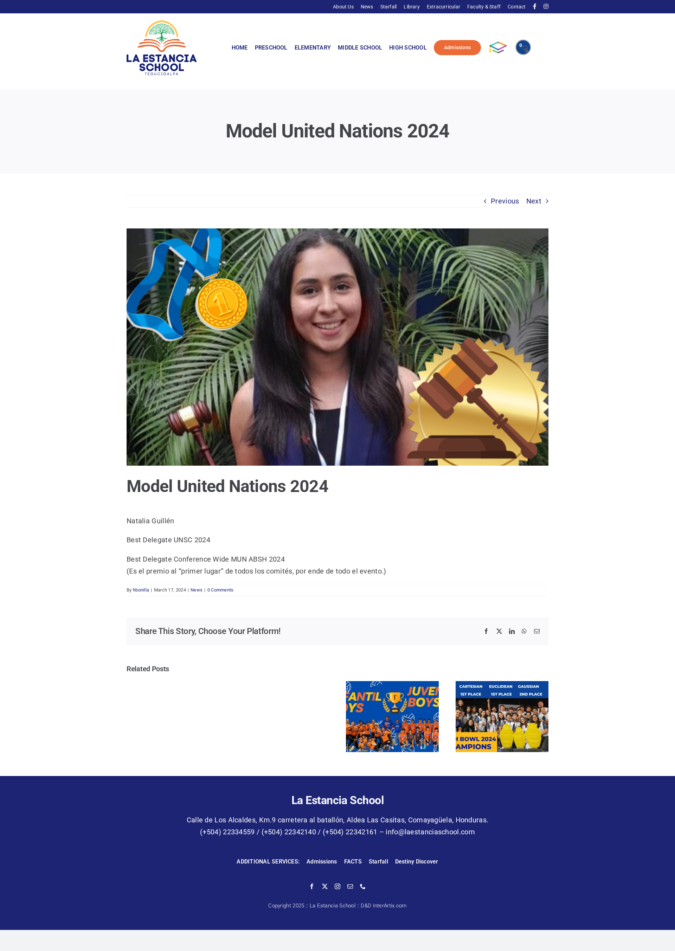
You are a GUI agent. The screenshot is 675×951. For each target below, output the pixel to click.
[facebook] (312, 886)
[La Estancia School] (162, 24)
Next (533, 201)
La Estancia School (332, 906)
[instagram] (337, 886)
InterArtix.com (390, 906)
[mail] (350, 886)
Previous (505, 201)
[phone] (363, 886)
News (196, 590)
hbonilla (141, 590)
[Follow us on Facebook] (534, 7)
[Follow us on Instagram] (546, 7)
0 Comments (220, 590)
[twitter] (325, 886)
